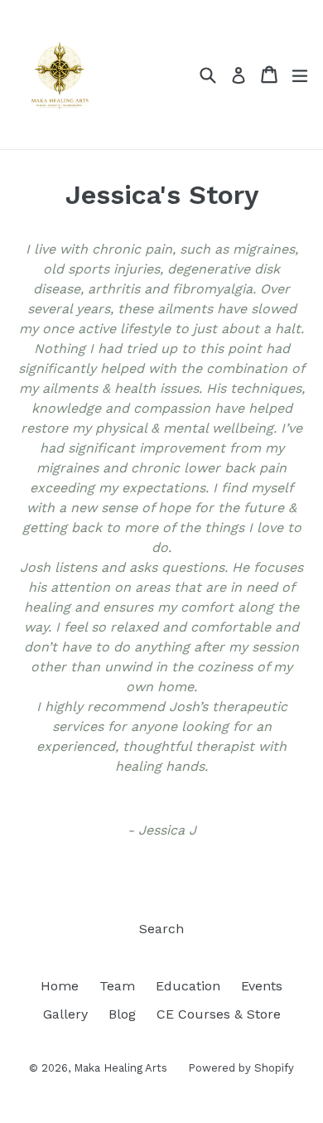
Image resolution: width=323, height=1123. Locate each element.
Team (117, 986)
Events (261, 986)
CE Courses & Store (219, 1014)
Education (188, 986)
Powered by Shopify (241, 1068)
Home (60, 986)
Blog (122, 1014)
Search (161, 929)
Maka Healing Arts (120, 1068)
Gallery (65, 1014)
